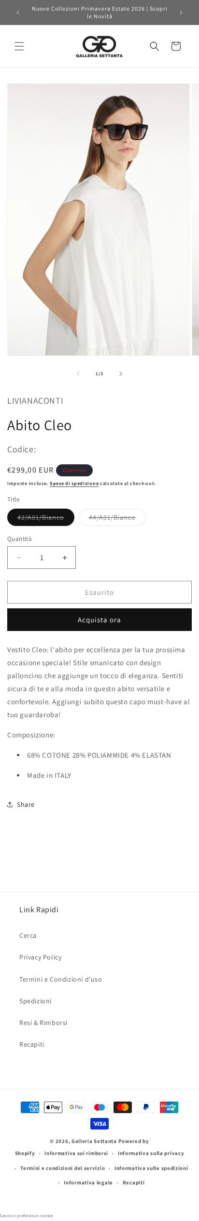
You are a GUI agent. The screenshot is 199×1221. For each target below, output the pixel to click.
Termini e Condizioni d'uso (60, 979)
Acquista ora (99, 619)
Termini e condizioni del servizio (62, 1168)
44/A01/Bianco (117, 519)
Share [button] (26, 804)
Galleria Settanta (94, 1141)
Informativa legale (88, 1182)
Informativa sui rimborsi (76, 1153)
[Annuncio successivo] (181, 12)
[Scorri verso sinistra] (78, 373)
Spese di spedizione (74, 483)
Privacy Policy (40, 957)
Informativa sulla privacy (151, 1153)
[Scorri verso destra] (120, 373)
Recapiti (31, 1044)
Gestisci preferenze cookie (26, 1216)
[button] (19, 46)
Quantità (19, 539)
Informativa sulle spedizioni (151, 1168)
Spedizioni (35, 1001)
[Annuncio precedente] (17, 12)
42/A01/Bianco (45, 519)
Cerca (28, 935)
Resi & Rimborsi (43, 1022)
